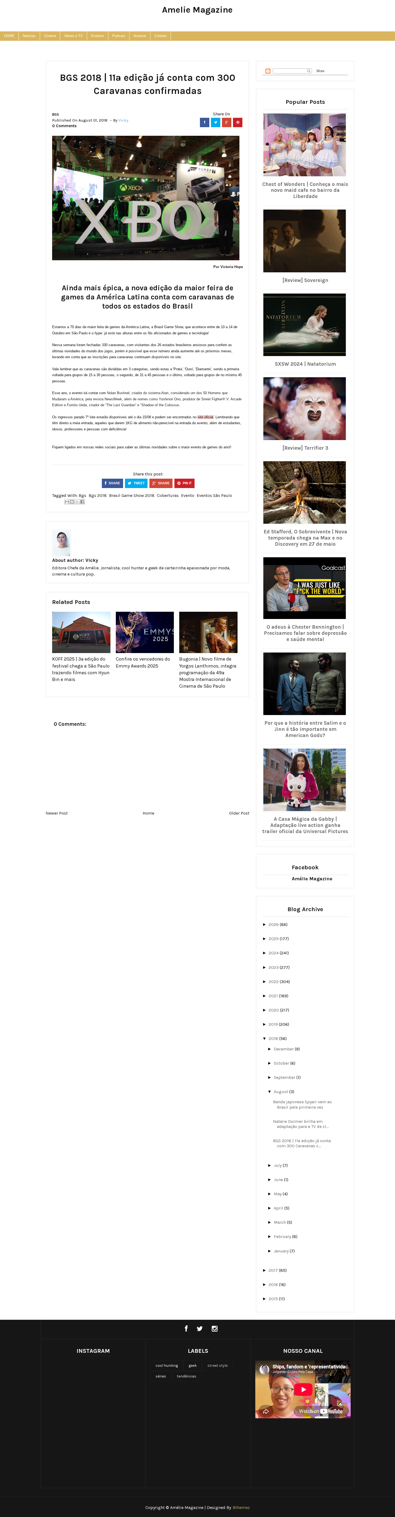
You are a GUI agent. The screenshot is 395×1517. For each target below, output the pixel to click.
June (279, 1179)
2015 (274, 1298)
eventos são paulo (214, 495)
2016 (274, 1284)
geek (193, 1365)
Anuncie (140, 36)
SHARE (114, 483)
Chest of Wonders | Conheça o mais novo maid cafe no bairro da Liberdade (305, 190)
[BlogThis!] (72, 501)
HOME (9, 36)
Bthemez (241, 1507)
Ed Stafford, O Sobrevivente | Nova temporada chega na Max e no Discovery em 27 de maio (305, 538)
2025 (274, 938)
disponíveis (161, 357)
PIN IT (187, 483)
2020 (274, 1010)
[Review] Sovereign (305, 280)
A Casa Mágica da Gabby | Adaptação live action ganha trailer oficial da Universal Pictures (305, 825)
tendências (186, 1376)
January (282, 1251)
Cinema (50, 36)
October (282, 1063)
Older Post (239, 813)
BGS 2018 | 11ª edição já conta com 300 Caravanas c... (302, 1143)
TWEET (139, 483)
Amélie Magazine (312, 879)
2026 (274, 924)
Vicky (91, 560)
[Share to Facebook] (82, 501)
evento (187, 495)
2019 (274, 1024)
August (281, 1091)
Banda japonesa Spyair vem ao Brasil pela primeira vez (302, 1104)
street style (217, 1365)
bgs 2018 (98, 495)
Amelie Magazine (197, 10)
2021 (274, 995)
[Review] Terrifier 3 (305, 448)
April (279, 1208)
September (285, 1077)
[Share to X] (77, 501)
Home (148, 813)
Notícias (29, 36)
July (278, 1165)
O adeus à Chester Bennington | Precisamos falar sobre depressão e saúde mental (305, 633)
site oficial (205, 417)
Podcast (118, 36)
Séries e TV (73, 36)
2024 (274, 952)
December (284, 1048)
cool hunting (167, 1365)
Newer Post (57, 813)
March (280, 1222)
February (283, 1236)
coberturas (168, 495)
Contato (161, 36)
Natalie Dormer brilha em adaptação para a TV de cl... (301, 1124)
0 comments (64, 125)
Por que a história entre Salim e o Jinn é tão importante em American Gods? (305, 729)
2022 (274, 981)
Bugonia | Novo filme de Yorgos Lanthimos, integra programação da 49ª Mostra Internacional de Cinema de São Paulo (207, 672)
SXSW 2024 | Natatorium (305, 364)
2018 (274, 1038)
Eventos (97, 36)
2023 (274, 967)
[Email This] (67, 501)
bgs (55, 114)
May (278, 1193)
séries (161, 1376)
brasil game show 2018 (132, 495)
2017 (274, 1270)
